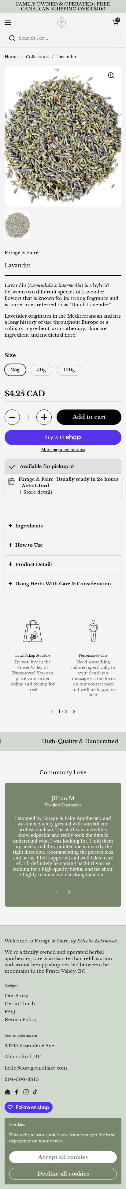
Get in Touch (20, 1003)
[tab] (36, 492)
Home (11, 57)
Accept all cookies (63, 1157)
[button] (115, 22)
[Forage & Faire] (61, 22)
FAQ (10, 1011)
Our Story (16, 995)
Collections (37, 57)
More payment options (63, 449)
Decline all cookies (63, 1174)
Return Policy (21, 1019)
